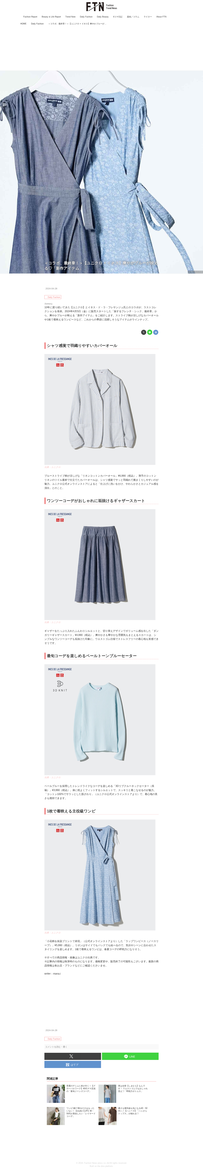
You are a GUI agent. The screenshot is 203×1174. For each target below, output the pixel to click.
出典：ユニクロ (195, 272)
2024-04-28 (51, 288)
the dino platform (105, 1166)
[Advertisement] (101, 48)
